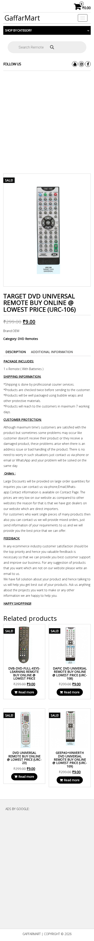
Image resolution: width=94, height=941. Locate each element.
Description (15, 352)
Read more (26, 692)
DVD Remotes (28, 339)
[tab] (15, 352)
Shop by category (18, 30)
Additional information (52, 352)
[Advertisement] (47, 122)
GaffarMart (22, 18)
